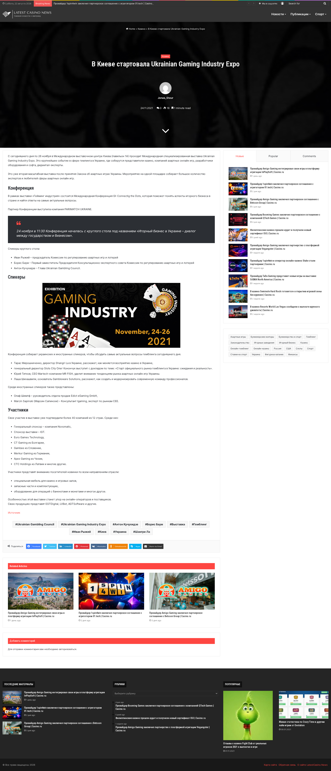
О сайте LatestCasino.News (312, 764)
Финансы (293, 354)
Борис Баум (155, 524)
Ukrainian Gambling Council (35, 524)
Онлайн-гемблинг (239, 348)
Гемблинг (200, 524)
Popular (273, 156)
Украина (120, 531)
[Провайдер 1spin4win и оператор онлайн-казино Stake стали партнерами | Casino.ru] (238, 265)
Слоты (299, 348)
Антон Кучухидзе (126, 524)
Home (131, 28)
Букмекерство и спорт (290, 337)
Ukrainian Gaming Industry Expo (84, 524)
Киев (102, 531)
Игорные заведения (264, 342)
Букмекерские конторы (262, 337)
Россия (277, 348)
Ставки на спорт (238, 354)
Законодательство (239, 342)
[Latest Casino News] (27, 14)
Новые (240, 156)
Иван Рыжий (82, 531)
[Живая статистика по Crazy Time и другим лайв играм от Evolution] (303, 705)
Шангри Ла (142, 531)
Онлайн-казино (261, 348)
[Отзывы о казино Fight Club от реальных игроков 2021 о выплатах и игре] (248, 715)
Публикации (299, 14)
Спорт (319, 14)
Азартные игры (238, 337)
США (288, 348)
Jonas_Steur (165, 97)
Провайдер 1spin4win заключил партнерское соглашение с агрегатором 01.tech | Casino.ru (104, 3)
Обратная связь (287, 764)
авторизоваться (67, 649)
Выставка (178, 524)
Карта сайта (270, 764)
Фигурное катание (274, 354)
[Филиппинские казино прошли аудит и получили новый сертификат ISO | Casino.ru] (238, 234)
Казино (142, 28)
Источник (14, 512)
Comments (309, 156)
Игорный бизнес (287, 342)
